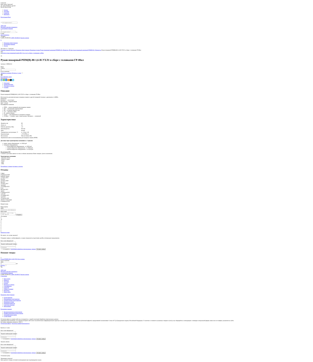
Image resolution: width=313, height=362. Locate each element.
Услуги (6, 46)
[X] (11, 80)
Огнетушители (8, 297)
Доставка (6, 11)
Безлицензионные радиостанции (13, 312)
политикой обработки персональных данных (23, 249)
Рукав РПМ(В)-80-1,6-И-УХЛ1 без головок (13, 259)
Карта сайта (7, 292)
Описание (7, 83)
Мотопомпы (7, 306)
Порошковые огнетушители (11, 299)
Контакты (6, 14)
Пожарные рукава (9, 302)
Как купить (7, 278)
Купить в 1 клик (16, 73)
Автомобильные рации (10, 315)
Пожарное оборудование (11, 43)
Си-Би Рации (7, 316)
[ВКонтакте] (6, 80)
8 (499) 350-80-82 (15, 38)
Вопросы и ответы (9, 284)
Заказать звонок (24, 38)
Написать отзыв (5, 232)
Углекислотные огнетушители (12, 300)
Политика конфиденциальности (21, 323)
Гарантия (6, 13)
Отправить (19, 214)
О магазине (4, 276)
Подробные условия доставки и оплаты (12, 166)
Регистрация (4, 17)
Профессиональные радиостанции (13, 313)
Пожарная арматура (9, 303)
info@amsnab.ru (5, 35)
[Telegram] (2, 80)
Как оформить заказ (6, 76)
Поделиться (4, 78)
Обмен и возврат (8, 289)
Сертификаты (8, 286)
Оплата (6, 10)
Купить (3, 265)
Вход (9, 17)
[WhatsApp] (4, 80)
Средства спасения (9, 305)
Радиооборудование (9, 44)
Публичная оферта (6, 323)
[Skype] (13, 80)
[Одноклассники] (8, 80)
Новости (6, 280)
